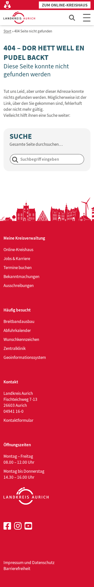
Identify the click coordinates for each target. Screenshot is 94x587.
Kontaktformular (18, 420)
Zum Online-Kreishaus (64, 5)
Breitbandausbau (19, 321)
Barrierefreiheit (17, 568)
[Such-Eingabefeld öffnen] (72, 17)
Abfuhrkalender (17, 330)
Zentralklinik (15, 348)
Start (7, 31)
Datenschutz (43, 562)
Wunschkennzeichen (21, 339)
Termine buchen (18, 267)
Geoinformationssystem (25, 357)
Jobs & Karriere (17, 258)
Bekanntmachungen (21, 276)
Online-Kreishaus (18, 249)
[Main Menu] (86, 17)
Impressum (14, 562)
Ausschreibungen (19, 285)
